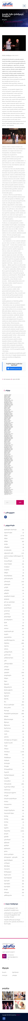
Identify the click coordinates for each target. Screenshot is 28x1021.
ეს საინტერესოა (8, 619)
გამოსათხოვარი (8, 578)
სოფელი (6, 807)
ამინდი (6, 541)
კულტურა (6, 672)
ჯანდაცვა (6, 892)
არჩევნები (7, 547)
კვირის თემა (7, 654)
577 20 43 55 (11, 955)
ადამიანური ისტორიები (10, 529)
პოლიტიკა (7, 751)
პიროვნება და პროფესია (10, 740)
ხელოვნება (7, 883)
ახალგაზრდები (8, 561)
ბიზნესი (6, 572)
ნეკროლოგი (7, 728)
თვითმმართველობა (9, 640)
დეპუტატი (6, 599)
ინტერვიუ (6, 643)
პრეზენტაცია (7, 757)
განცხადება (7, 584)
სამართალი (7, 789)
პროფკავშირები (8, 769)
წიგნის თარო (7, 874)
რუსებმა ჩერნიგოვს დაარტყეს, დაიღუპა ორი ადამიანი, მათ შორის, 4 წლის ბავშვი (14, 921)
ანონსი (6, 544)
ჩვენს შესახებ (15, 972)
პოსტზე (6, 754)
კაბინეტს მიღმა (8, 652)
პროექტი (6, 766)
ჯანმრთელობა (8, 895)
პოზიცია (6, 748)
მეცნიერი (6, 696)
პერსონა (6, 737)
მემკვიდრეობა (8, 687)
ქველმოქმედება (8, 860)
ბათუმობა (6, 569)
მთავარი (4, 19)
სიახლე (6, 801)
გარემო (6, 587)
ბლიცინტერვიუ (8, 575)
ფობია (6, 851)
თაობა (6, 625)
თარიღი (6, 628)
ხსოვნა (6, 889)
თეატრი (6, 634)
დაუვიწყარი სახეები (9, 596)
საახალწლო (7, 781)
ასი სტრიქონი (7, 550)
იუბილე (6, 649)
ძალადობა (7, 869)
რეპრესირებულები (9, 775)
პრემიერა (6, 760)
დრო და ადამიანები (9, 602)
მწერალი (6, 722)
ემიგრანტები (7, 616)
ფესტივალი (7, 848)
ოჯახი (5, 734)
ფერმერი (6, 845)
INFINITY (18, 1015)
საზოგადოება (7, 784)
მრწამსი (6, 716)
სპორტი (6, 816)
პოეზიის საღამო (8, 742)
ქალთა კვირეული (9, 854)
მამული (6, 678)
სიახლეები (4, 975)
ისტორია (6, 646)
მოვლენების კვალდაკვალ (11, 713)
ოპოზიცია (6, 731)
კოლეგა (6, 666)
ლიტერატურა (7, 675)
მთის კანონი (7, 707)
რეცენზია (6, 778)
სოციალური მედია (9, 813)
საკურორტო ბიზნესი (9, 786)
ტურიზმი (6, 836)
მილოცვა (6, 710)
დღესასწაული (8, 608)
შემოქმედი (7, 866)
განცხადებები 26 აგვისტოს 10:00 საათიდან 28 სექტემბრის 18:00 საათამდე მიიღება (12, 915)
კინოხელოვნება (8, 663)
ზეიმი (5, 622)
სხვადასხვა (7, 830)
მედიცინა (6, 684)
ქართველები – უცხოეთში (10, 857)
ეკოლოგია (7, 610)
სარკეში (6, 795)
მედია (5, 681)
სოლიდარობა (8, 804)
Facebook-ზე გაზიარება (15, 368)
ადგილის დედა (8, 532)
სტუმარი (6, 828)
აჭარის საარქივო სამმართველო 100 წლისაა (13, 557)
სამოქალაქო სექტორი (10, 792)
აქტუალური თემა (8, 553)
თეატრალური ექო (9, 631)
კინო (5, 660)
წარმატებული (7, 872)
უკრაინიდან (7, 839)
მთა (5, 701)
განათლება (7, 581)
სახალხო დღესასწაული (10, 798)
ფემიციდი (6, 842)
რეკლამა (6, 772)
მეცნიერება (7, 693)
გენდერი (6, 593)
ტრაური (6, 833)
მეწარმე (6, 698)
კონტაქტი (6, 669)
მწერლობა (7, 725)
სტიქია (6, 825)
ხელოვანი (7, 880)
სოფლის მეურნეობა (9, 810)
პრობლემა (7, 763)
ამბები (6, 535)
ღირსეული (7, 863)
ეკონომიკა (7, 613)
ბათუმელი (7, 566)
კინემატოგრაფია (8, 657)
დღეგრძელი (7, 605)
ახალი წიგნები (8, 564)
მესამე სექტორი (8, 690)
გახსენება (6, 590)
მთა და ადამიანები (9, 704)
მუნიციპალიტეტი (8, 719)
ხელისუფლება (8, 877)
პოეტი (5, 745)
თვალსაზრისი (8, 637)
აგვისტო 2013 (7, 494)
